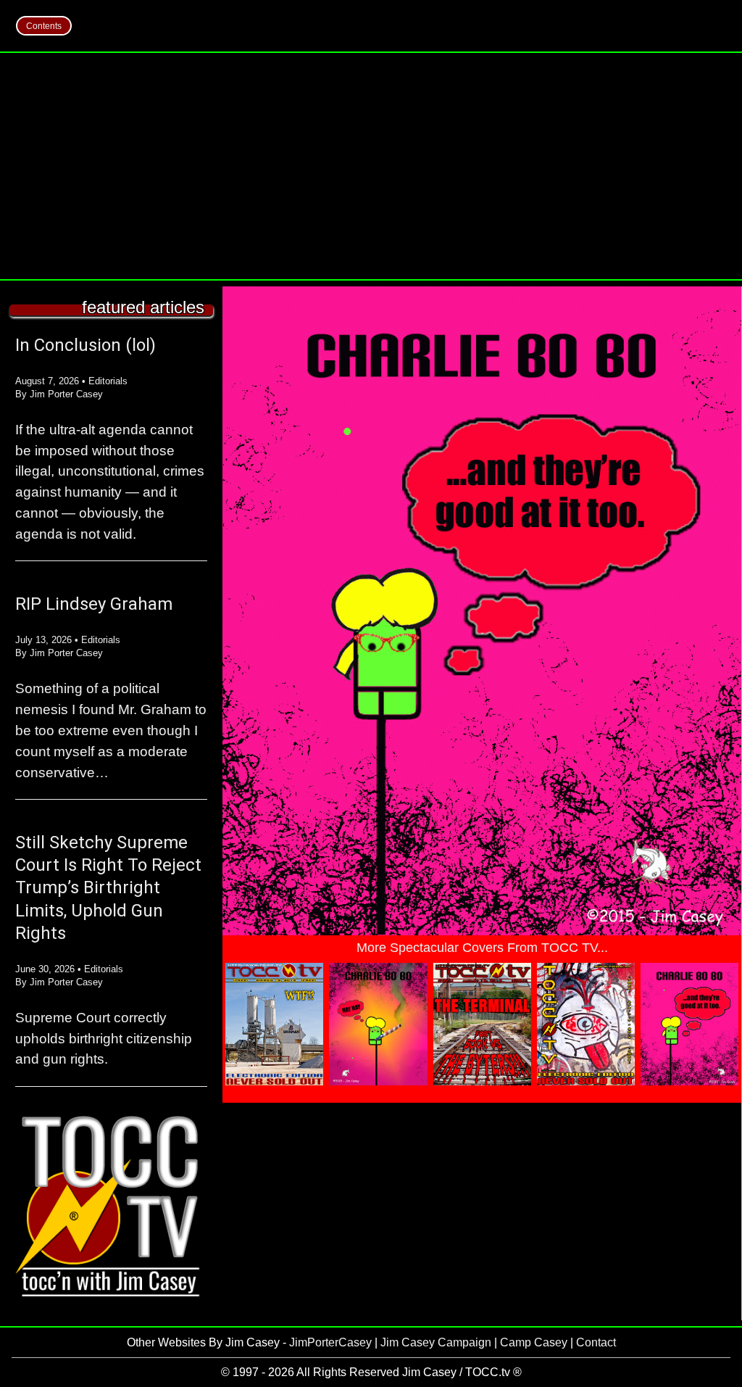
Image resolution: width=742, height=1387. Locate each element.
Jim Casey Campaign (435, 1342)
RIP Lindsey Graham (93, 604)
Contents (44, 26)
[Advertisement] (371, 166)
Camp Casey (533, 1342)
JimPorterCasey (330, 1342)
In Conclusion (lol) (85, 345)
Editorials (108, 381)
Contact (596, 1342)
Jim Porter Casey (66, 394)
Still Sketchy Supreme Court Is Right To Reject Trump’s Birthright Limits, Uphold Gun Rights (108, 887)
